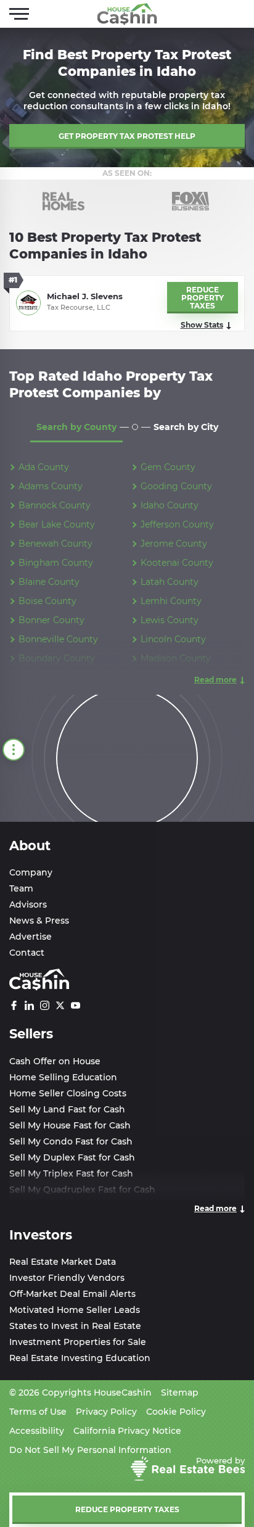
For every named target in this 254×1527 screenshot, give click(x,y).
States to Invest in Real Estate (75, 1325)
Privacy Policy (106, 1411)
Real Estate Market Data (62, 1261)
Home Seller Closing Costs (67, 1093)
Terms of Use (38, 1411)
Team (21, 888)
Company (30, 872)
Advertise (30, 936)
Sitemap (180, 1392)
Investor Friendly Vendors (67, 1277)
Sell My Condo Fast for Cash (71, 1141)
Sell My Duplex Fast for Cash (72, 1157)
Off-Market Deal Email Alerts (72, 1293)
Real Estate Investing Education (79, 1358)
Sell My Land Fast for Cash (67, 1109)
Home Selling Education (63, 1077)
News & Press (39, 920)
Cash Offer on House (54, 1061)
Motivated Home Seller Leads (74, 1309)
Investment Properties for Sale (77, 1341)
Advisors (28, 904)
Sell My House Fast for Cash (70, 1125)
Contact (26, 952)
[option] (63, 201)
